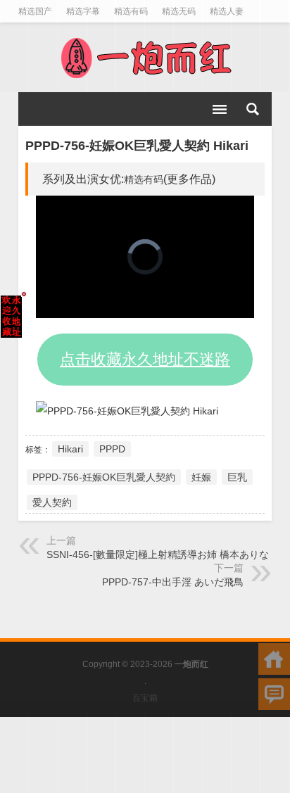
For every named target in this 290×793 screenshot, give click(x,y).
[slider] (129, 308)
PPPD (112, 449)
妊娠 (201, 477)
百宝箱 (145, 698)
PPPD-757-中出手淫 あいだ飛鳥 (173, 582)
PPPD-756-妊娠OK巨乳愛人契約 (103, 477)
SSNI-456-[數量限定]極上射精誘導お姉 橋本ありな (157, 554)
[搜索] (253, 109)
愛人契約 (52, 502)
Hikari (70, 449)
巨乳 (237, 477)
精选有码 (143, 179)
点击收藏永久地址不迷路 (145, 359)
